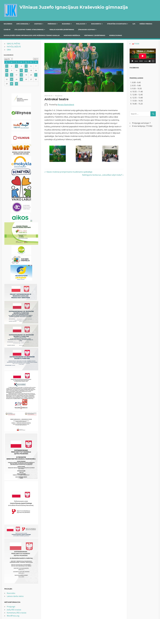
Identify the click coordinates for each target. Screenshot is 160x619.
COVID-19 (7, 29)
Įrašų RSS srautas (14, 609)
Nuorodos (11, 593)
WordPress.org (13, 616)
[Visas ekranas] (153, 61)
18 (21, 75)
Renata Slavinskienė (66, 104)
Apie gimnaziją (22, 24)
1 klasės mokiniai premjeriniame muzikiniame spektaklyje (68, 172)
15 (7, 75)
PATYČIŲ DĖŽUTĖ (14, 46)
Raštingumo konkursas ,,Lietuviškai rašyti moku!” (102, 175)
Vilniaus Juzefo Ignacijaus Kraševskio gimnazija (73, 7)
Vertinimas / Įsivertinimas (94, 35)
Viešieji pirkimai (145, 24)
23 (11, 79)
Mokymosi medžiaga (72, 35)
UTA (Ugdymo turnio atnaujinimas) (29, 29)
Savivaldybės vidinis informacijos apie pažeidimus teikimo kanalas (32, 35)
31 (16, 84)
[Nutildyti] (150, 61)
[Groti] (132, 61)
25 (21, 79)
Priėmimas (52, 24)
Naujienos (8, 24)
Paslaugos (80, 24)
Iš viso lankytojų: (139, 126)
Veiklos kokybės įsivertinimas (61, 29)
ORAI (9, 50)
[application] (143, 56)
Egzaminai (66, 24)
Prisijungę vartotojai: (141, 123)
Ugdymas (38, 24)
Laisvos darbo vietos (15, 596)
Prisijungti (11, 606)
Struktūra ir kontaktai (117, 24)
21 (36, 75)
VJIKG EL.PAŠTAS (13, 43)
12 (26, 70)
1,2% (133, 24)
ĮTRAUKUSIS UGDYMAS (86, 29)
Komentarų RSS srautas (16, 613)
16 (11, 75)
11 (21, 70)
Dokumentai (96, 24)
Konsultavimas (115, 35)
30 (11, 84)
